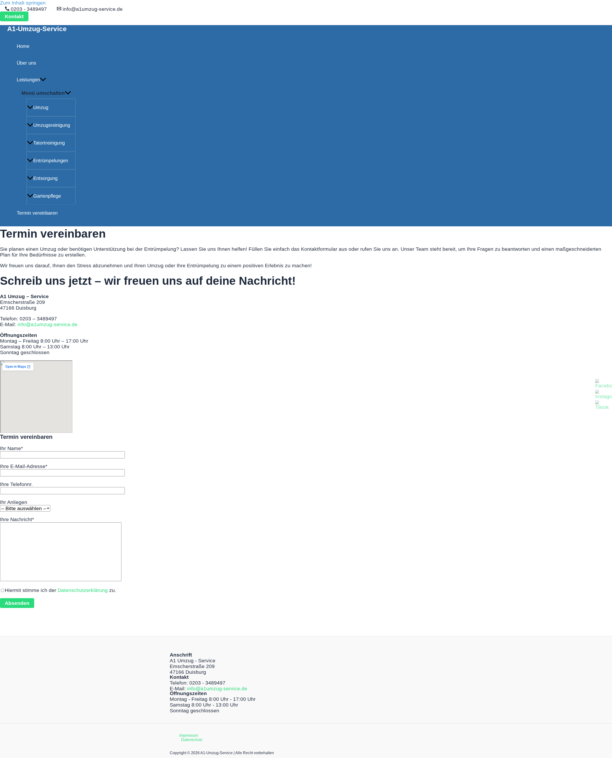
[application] (43, 79)
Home (23, 46)
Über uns (26, 63)
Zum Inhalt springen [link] (23, 3)
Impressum (188, 735)
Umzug (40, 107)
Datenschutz (191, 740)
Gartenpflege (47, 196)
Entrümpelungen (50, 160)
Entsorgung (45, 178)
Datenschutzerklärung (83, 590)
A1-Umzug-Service (37, 29)
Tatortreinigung (49, 142)
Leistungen (28, 79)
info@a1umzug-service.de (47, 324)
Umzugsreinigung (51, 125)
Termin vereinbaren (37, 213)
